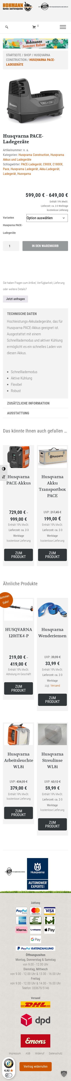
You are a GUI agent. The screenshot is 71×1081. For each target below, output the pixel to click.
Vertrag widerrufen (36, 1066)
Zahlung (35, 903)
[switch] (8, 1075)
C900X (47, 164)
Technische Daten (22, 314)
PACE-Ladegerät (31, 164)
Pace (6, 169)
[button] (64, 1074)
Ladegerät (9, 174)
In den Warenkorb (45, 246)
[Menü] (63, 27)
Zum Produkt (18, 555)
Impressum (15, 1053)
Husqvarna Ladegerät (24, 169)
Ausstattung (18, 413)
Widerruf (39, 1053)
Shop (27, 55)
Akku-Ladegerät (49, 169)
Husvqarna (24, 174)
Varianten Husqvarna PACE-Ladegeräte (12, 225)
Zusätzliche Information (28, 403)
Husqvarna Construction (34, 155)
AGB (28, 1053)
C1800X (58, 164)
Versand (55, 685)
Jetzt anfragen (15, 299)
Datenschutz (55, 1053)
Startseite (13, 55)
